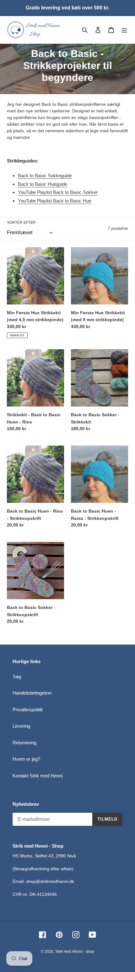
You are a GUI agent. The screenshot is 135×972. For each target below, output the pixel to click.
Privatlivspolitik (28, 709)
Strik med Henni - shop (74, 951)
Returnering (24, 742)
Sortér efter (21, 222)
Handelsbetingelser (32, 693)
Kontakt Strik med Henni (37, 775)
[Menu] (124, 30)
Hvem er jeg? (26, 759)
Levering (21, 726)
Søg (17, 676)
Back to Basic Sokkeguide (45, 175)
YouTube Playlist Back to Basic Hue (54, 200)
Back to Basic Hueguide (42, 184)
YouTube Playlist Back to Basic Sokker (58, 192)
